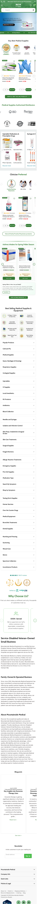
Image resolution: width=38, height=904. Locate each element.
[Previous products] (3, 76)
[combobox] (20, 10)
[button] (33, 10)
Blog (24, 893)
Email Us (10, 891)
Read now (13, 820)
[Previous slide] (1, 22)
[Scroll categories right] (34, 150)
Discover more (6, 165)
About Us (3, 891)
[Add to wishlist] (14, 61)
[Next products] (34, 76)
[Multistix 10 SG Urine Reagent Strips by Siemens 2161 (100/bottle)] (25, 203)
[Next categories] (34, 49)
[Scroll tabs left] (1, 183)
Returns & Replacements (7, 893)
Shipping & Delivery (20, 891)
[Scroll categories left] (2, 150)
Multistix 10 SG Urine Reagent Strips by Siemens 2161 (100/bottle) (25, 217)
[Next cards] (35, 620)
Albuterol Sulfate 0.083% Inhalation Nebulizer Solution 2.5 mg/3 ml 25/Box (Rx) (25, 80)
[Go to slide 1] (16, 30)
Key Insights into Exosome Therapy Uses (13, 792)
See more (18, 835)
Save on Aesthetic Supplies (9, 24)
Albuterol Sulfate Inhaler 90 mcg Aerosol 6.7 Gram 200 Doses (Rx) (8, 267)
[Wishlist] (30, 5)
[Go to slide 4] (19, 30)
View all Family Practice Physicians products (18, 234)
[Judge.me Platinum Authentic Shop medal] (18, 582)
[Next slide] (35, 22)
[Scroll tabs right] (35, 183)
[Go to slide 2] (17, 30)
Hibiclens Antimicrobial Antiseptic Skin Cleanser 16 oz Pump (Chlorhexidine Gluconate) (9, 217)
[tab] (11, 185)
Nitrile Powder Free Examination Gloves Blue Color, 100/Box (8, 79)
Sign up (28, 856)
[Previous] (3, 264)
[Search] (3, 10)
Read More (6, 292)
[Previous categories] (3, 49)
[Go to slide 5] (20, 30)
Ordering (18, 893)
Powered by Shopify (6, 897)
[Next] (34, 264)
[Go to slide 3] (18, 30)
